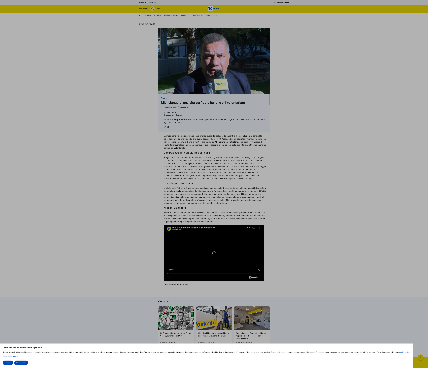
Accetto (7, 363)
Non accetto (21, 363)
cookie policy (404, 352)
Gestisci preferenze (10, 356)
